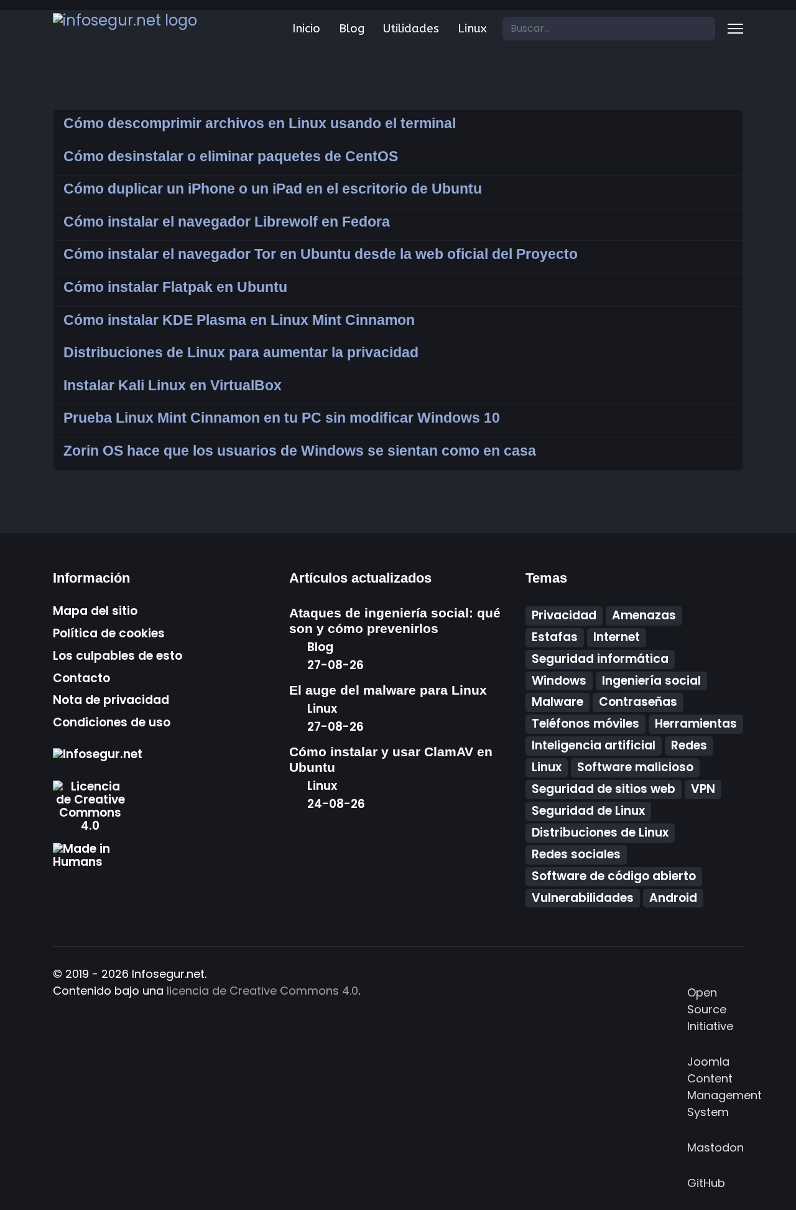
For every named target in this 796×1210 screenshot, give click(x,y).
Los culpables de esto (117, 656)
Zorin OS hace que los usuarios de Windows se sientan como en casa (299, 451)
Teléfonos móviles (585, 723)
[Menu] (735, 28)
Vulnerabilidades (583, 897)
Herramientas (696, 723)
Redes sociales (576, 854)
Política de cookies (109, 633)
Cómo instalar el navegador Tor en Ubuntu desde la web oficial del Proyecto (320, 254)
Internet (616, 637)
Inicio (306, 28)
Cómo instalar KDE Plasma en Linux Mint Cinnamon (239, 320)
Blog (351, 28)
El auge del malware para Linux (388, 690)
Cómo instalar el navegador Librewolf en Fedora (226, 221)
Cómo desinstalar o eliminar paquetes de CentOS (230, 156)
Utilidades (411, 28)
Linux (472, 28)
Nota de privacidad (111, 700)
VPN (703, 789)
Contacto (81, 678)
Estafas (555, 637)
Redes (689, 745)
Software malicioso (635, 767)
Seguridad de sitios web (603, 789)
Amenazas (644, 615)
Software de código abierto (614, 876)
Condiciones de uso (111, 722)
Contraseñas (638, 701)
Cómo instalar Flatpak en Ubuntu (175, 287)
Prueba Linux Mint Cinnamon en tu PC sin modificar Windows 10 (281, 418)
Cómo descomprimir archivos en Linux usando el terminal (259, 123)
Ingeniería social (651, 680)
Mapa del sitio (95, 611)
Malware (557, 701)
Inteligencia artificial (593, 745)
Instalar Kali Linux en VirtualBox (172, 385)
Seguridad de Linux (588, 810)
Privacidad (564, 615)
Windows (559, 680)
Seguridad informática (600, 658)
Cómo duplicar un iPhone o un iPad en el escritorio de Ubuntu (272, 189)
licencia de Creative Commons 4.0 (262, 990)
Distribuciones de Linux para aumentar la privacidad (241, 352)
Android (673, 897)
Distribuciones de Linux (600, 832)
